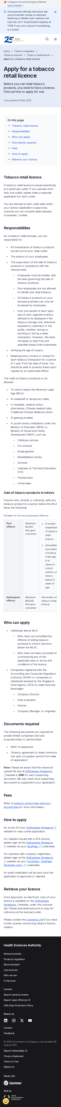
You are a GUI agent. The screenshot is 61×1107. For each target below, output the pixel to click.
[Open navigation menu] (55, 39)
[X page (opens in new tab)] (22, 1020)
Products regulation (14, 959)
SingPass (34, 846)
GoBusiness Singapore (41, 827)
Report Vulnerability (14, 1051)
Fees (14, 148)
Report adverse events (16, 994)
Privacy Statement (13, 1056)
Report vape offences (16, 1000)
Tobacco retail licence (38, 55)
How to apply (20, 153)
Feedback (9, 1033)
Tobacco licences (13, 55)
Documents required (24, 142)
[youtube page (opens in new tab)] (30, 1020)
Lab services (11, 969)
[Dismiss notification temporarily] (55, 12)
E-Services (10, 980)
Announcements (12, 953)
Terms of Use (11, 1061)
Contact (8, 1027)
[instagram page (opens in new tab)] (14, 1020)
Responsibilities (21, 131)
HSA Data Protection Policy (18, 1005)
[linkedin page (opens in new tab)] (6, 1020)
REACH (9, 1067)
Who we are (10, 975)
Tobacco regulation (24, 51)
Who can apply (21, 137)
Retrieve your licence (24, 159)
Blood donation (12, 964)
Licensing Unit (35, 919)
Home (7, 51)
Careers (8, 989)
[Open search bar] (47, 39)
